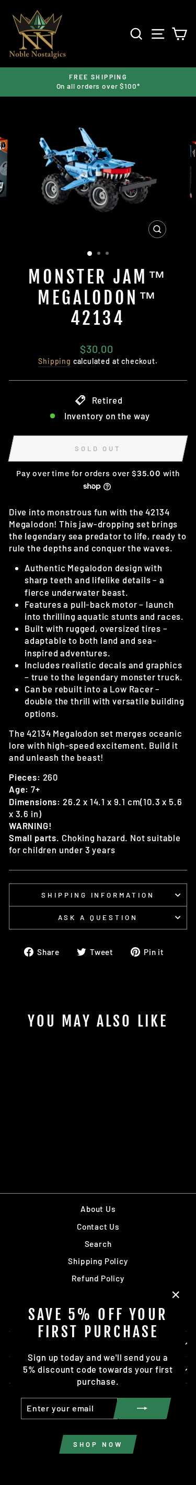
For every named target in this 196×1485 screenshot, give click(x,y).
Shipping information (98, 895)
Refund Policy (98, 1278)
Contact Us (98, 1226)
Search (98, 1243)
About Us (98, 1208)
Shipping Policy (98, 1261)
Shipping (54, 361)
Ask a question (98, 917)
